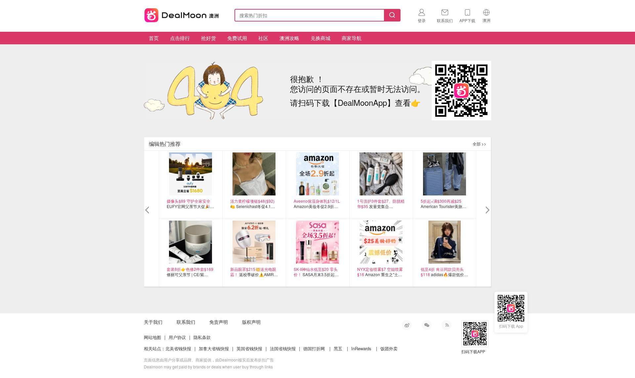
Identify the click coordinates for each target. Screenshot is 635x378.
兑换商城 (320, 37)
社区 (263, 37)
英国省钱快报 (249, 348)
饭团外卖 (389, 348)
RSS (446, 325)
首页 (154, 37)
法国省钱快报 (283, 348)
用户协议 (177, 337)
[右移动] (487, 210)
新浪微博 (407, 325)
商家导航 (351, 37)
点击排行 (180, 37)
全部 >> (479, 144)
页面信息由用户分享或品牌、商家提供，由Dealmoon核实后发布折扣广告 (209, 359)
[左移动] (148, 210)
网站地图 (152, 337)
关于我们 (153, 321)
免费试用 (237, 37)
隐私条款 (202, 337)
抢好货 (208, 37)
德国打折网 (314, 348)
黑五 (338, 348)
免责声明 (218, 321)
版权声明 (251, 321)
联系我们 (186, 321)
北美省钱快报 (178, 348)
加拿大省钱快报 (214, 348)
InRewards (361, 348)
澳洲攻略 (289, 37)
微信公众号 (427, 325)
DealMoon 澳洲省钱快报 (182, 14)
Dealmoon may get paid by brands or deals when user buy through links (208, 366)
